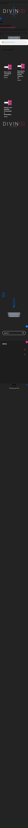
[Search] (23, 333)
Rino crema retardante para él (7, 73)
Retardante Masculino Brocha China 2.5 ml (21, 74)
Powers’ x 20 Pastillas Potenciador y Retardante (8, 111)
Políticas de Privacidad (14, 314)
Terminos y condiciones (14, 313)
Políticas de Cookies (14, 316)
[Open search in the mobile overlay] (14, 42)
